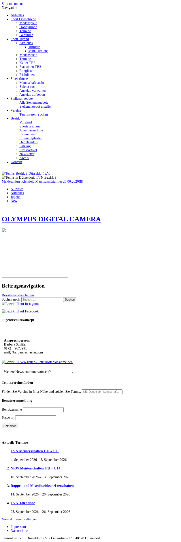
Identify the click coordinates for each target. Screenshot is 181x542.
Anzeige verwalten (32, 90)
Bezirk (15, 118)
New (14, 201)
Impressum (18, 527)
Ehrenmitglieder (30, 138)
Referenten (27, 134)
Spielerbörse (19, 78)
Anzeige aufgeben (32, 94)
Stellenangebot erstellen (35, 106)
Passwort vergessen (15, 433)
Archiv (24, 158)
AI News (17, 189)
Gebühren (26, 35)
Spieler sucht (28, 86)
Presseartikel (28, 150)
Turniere (34, 47)
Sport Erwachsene (23, 19)
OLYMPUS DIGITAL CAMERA (51, 219)
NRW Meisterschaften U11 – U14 (35, 468)
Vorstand (25, 122)
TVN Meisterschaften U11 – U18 (35, 451)
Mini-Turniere (38, 51)
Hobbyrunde (28, 27)
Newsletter (26, 154)
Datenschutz (19, 531)
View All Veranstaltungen (20, 519)
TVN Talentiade (23, 503)
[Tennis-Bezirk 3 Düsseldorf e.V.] (26, 173)
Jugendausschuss (31, 130)
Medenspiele (28, 23)
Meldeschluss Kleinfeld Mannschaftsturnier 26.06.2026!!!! (42, 181)
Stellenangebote (22, 98)
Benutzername (12, 409)
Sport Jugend (20, 39)
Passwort (8, 417)
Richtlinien (27, 75)
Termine (25, 31)
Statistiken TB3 (30, 67)
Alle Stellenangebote (33, 102)
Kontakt (16, 162)
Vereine (16, 110)
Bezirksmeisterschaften (18, 295)
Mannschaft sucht (31, 82)
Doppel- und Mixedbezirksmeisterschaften (42, 486)
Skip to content (12, 4)
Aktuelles (17, 15)
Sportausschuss (30, 126)
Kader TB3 (27, 63)
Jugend (16, 197)
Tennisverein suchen (33, 114)
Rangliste (25, 71)
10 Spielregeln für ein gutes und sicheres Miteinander (43, 331)
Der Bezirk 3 (28, 142)
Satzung (25, 146)
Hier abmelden (62, 372)
